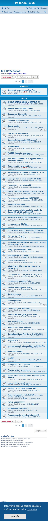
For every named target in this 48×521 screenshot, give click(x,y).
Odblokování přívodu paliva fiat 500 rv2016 (25, 230)
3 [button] (28, 81)
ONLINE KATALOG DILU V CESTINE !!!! (24, 102)
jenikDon (25, 270)
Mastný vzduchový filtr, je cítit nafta (22, 315)
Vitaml (24, 302)
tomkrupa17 (26, 232)
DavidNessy (27, 206)
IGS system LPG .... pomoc (19, 364)
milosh (25, 92)
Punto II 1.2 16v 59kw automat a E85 (22, 388)
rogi (24, 404)
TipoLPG (25, 238)
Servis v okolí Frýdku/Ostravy (20, 288)
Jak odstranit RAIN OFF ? (18, 409)
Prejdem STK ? (14, 341)
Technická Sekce (11, 70)
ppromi (25, 219)
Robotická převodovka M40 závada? (22, 140)
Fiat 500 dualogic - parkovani (19, 153)
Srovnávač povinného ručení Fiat (21, 90)
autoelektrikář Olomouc (17, 261)
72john (25, 214)
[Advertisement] (24, 41)
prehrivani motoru (15, 352)
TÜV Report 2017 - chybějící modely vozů (25, 275)
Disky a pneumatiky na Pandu (20, 250)
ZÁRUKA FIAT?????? (16, 402)
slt (23, 410)
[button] (32, 81)
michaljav (26, 162)
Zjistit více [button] (32, 509)
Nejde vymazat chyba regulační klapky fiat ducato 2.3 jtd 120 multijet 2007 (25, 211)
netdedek (26, 180)
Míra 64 (25, 116)
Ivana (24, 310)
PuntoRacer (26, 366)
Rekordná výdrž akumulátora (19, 166)
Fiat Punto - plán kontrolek (19, 308)
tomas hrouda (27, 372)
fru (23, 348)
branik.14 (26, 379)
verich (25, 148)
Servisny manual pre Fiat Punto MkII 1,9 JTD (26, 172)
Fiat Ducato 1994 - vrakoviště (19, 185)
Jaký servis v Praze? (16, 236)
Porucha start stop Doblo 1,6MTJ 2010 (23, 198)
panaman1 (26, 135)
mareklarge (26, 200)
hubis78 (25, 262)
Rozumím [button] (15, 516)
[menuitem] (7, 8)
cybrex (25, 110)
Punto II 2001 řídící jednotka (19, 328)
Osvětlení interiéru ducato (18, 121)
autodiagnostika (14, 301)
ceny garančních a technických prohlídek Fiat (26, 346)
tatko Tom (26, 128)
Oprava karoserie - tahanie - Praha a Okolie (25, 192)
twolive (25, 360)
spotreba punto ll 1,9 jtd (17, 224)
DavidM (25, 122)
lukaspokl (26, 289)
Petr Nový (26, 384)
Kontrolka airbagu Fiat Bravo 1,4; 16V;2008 (25, 334)
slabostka (26, 353)
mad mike (26, 104)
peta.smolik (13, 73)
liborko (25, 174)
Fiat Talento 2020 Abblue (18, 134)
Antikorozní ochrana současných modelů (25, 218)
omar (24, 390)
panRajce (26, 276)
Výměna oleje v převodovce (19, 370)
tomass (25, 142)
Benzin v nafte (13, 126)
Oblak (24, 417)
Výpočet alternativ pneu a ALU (20, 109)
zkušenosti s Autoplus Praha (19, 281)
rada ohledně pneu (15, 321)
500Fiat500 (26, 155)
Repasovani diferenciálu (17, 114)
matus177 (26, 257)
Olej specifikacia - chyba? (18, 255)
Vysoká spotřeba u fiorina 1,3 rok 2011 (23, 415)
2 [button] (25, 81)
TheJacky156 (27, 342)
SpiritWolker (26, 193)
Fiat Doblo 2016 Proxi (16, 205)
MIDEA (25, 398)
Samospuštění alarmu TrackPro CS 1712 (24, 179)
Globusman (22, 73)
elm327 (10, 358)
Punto (15, 93)
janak (24, 251)
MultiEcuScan (13, 147)
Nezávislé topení (14, 294)
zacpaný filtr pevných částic (19, 383)
